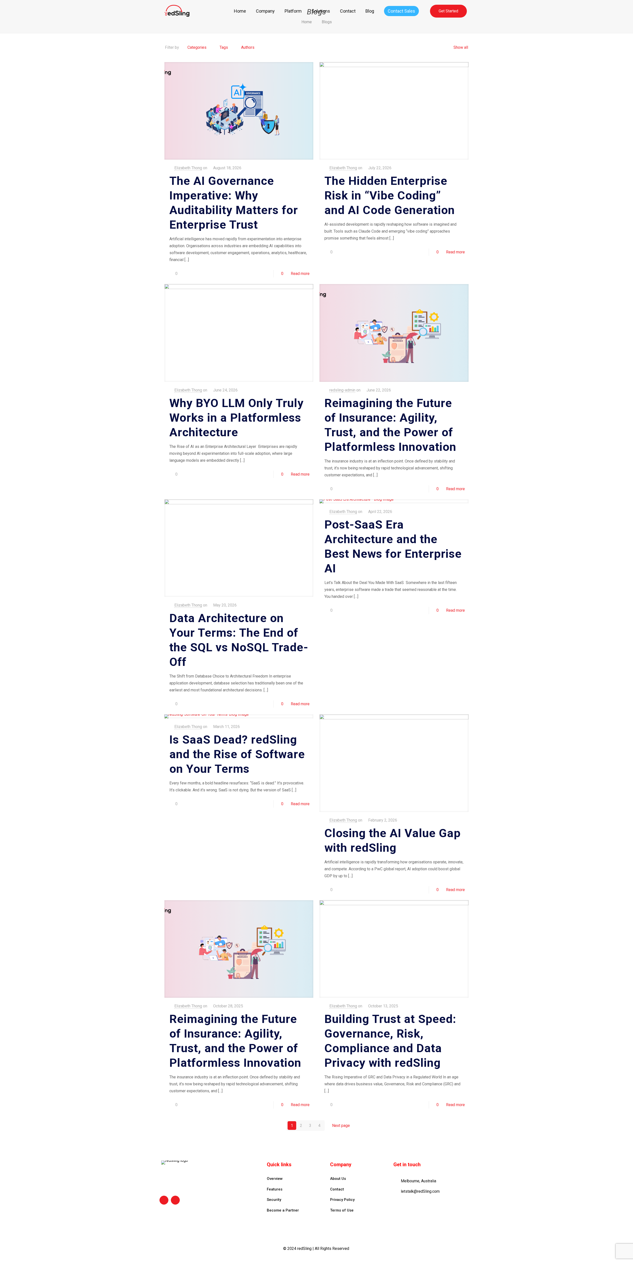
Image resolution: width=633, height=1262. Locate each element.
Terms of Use (342, 1210)
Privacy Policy (342, 1199)
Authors (247, 47)
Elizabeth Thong (188, 168)
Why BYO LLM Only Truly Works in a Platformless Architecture (236, 417)
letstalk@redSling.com (420, 1191)
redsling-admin (342, 390)
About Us (338, 1178)
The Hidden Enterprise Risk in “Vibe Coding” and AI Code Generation (389, 195)
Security (274, 1199)
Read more (300, 273)
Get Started (448, 11)
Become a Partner (283, 1210)
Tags (224, 47)
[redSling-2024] (176, 11)
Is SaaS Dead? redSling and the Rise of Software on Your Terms (237, 754)
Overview (275, 1178)
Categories (196, 47)
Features (274, 1189)
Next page (341, 1125)
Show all (460, 47)
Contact (337, 1189)
